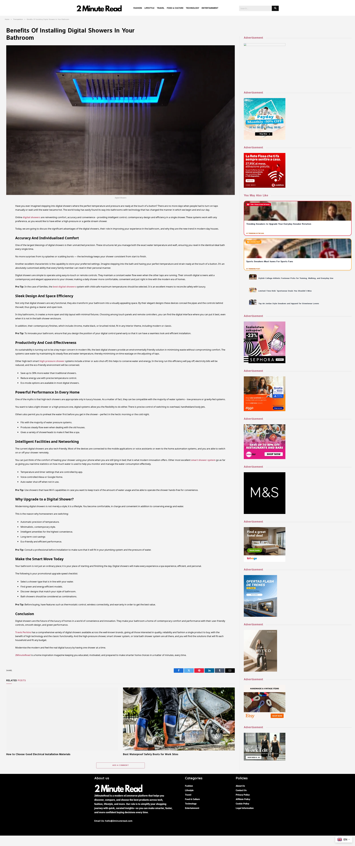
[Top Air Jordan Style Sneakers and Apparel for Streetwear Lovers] (253, 302)
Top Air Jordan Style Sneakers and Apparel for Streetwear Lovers (288, 303)
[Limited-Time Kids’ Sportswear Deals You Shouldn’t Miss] (253, 289)
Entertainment (210, 8)
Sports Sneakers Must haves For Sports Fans (270, 261)
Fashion (137, 8)
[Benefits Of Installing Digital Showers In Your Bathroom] (120, 120)
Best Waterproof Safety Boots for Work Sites (150, 754)
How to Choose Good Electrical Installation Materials (38, 754)
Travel (160, 8)
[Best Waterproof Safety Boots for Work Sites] (179, 718)
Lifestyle (149, 8)
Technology (192, 8)
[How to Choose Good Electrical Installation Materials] (62, 718)
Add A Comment (120, 765)
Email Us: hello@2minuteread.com (113, 820)
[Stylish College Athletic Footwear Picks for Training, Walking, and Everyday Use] (253, 277)
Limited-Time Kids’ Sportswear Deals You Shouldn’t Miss (285, 291)
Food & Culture (175, 8)
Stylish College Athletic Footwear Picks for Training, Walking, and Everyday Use (295, 278)
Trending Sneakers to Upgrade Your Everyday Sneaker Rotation (278, 224)
